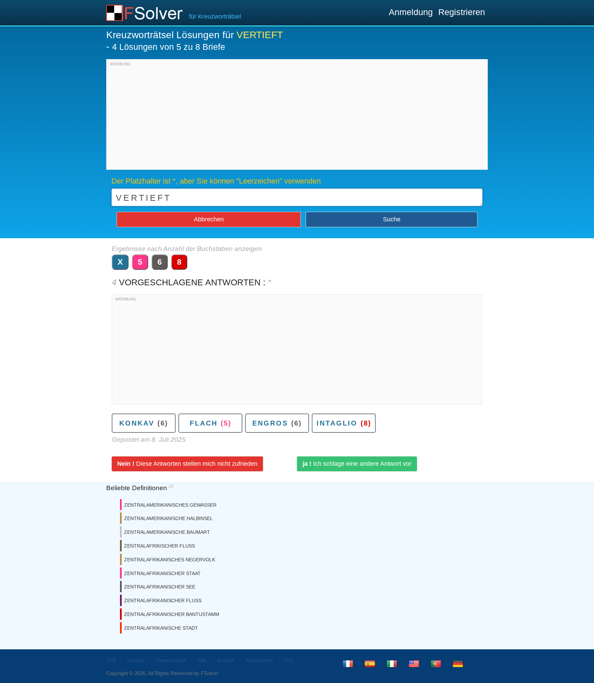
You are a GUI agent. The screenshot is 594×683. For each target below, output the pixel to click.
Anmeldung (411, 12)
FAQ (289, 660)
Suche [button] (391, 219)
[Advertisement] (297, 116)
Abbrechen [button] (209, 219)
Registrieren (461, 12)
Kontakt (226, 660)
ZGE (111, 660)
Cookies (136, 660)
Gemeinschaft (171, 660)
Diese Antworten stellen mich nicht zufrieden (187, 463)
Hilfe (202, 660)
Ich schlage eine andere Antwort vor (356, 463)
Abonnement (259, 660)
